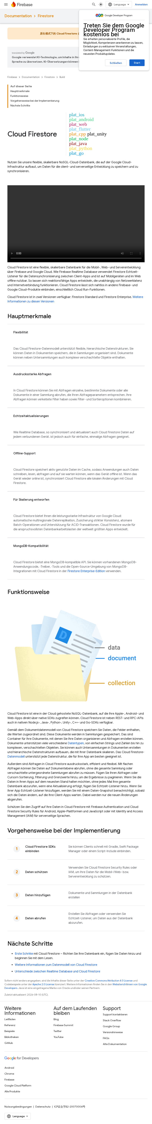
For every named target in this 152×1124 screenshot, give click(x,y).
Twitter (58, 1031)
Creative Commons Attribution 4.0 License (109, 980)
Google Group (111, 1026)
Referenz (9, 1025)
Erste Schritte (24, 954)
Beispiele (9, 1031)
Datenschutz (43, 1106)
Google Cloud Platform (17, 1085)
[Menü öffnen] (6, 4)
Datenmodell (16, 756)
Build (62, 77)
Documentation (18, 16)
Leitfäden (10, 1019)
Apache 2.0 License (43, 984)
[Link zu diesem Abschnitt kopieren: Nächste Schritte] (56, 944)
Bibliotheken (11, 1037)
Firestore (46, 16)
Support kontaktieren (115, 1014)
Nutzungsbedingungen (18, 1106)
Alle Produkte (12, 1091)
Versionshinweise (113, 1032)
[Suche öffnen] (94, 4)
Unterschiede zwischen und (57, 971)
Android (9, 1067)
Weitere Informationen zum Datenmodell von (56, 965)
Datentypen (76, 743)
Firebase (12, 77)
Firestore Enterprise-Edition (86, 571)
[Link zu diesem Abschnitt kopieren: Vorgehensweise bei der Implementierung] (124, 831)
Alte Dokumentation (115, 1044)
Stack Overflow (112, 1020)
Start (137, 62)
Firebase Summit (63, 1025)
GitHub (8, 1043)
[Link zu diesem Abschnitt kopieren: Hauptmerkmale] (55, 316)
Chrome (9, 1073)
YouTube (58, 1037)
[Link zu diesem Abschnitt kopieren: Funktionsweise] (53, 592)
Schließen (116, 63)
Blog (56, 1019)
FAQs (106, 1038)
